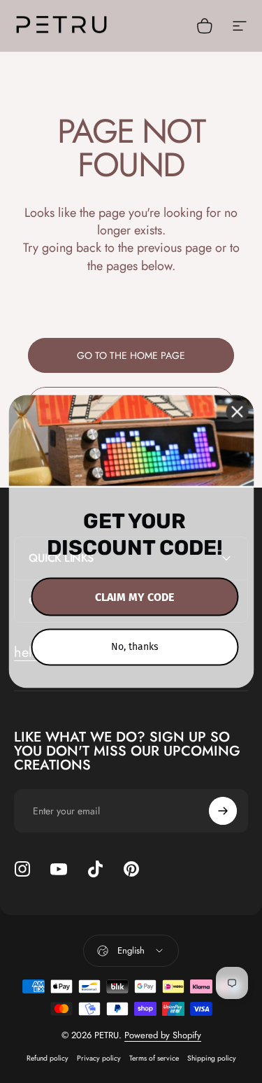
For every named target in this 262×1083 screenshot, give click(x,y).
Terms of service (154, 1058)
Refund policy (47, 1058)
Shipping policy (211, 1058)
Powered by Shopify (162, 1035)
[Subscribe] (223, 811)
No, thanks (135, 647)
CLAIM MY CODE (134, 597)
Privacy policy (99, 1058)
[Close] (237, 412)
